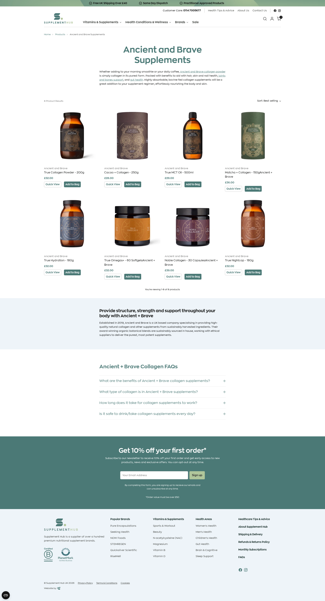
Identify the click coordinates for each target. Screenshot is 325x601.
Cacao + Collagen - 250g (121, 172)
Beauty (157, 532)
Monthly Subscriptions (252, 549)
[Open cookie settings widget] (6, 595)
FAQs (241, 557)
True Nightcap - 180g (239, 260)
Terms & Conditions (106, 583)
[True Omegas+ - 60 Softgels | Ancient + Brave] (132, 224)
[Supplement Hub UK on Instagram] (279, 10)
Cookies (125, 583)
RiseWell (115, 556)
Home (47, 34)
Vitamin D (159, 556)
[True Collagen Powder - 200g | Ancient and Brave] (72, 136)
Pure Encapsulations (123, 526)
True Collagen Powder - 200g (64, 172)
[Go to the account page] (272, 18)
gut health (136, 80)
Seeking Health (119, 532)
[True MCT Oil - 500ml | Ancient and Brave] (193, 136)
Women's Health (206, 526)
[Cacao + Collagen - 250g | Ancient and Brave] (132, 136)
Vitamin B (159, 550)
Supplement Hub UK (57, 583)
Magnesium (160, 544)
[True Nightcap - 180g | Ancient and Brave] (253, 224)
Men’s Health (204, 532)
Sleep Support (204, 556)
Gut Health (202, 544)
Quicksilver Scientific (123, 550)
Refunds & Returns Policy (254, 541)
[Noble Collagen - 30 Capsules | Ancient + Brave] (193, 224)
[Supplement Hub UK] (58, 18)
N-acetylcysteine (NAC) (167, 538)
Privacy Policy (85, 583)
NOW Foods (118, 538)
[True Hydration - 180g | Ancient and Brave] (72, 224)
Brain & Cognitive (206, 550)
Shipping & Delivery (250, 534)
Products (60, 34)
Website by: (50, 588)
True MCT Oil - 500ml (179, 172)
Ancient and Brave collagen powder (202, 71)
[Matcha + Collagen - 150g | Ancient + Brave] (253, 136)
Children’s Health (206, 538)
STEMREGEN (118, 544)
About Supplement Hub (253, 526)
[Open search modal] (265, 18)
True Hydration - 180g (59, 260)
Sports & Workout (164, 526)
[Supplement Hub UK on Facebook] (275, 10)
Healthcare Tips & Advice (254, 519)
